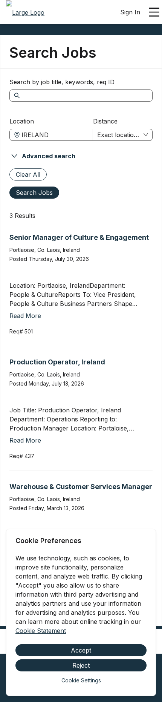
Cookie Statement (40, 630)
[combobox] (55, 134)
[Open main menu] (154, 12)
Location (21, 121)
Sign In (130, 12)
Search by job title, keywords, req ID (62, 82)
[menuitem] (25, 12)
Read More (25, 315)
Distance (105, 121)
